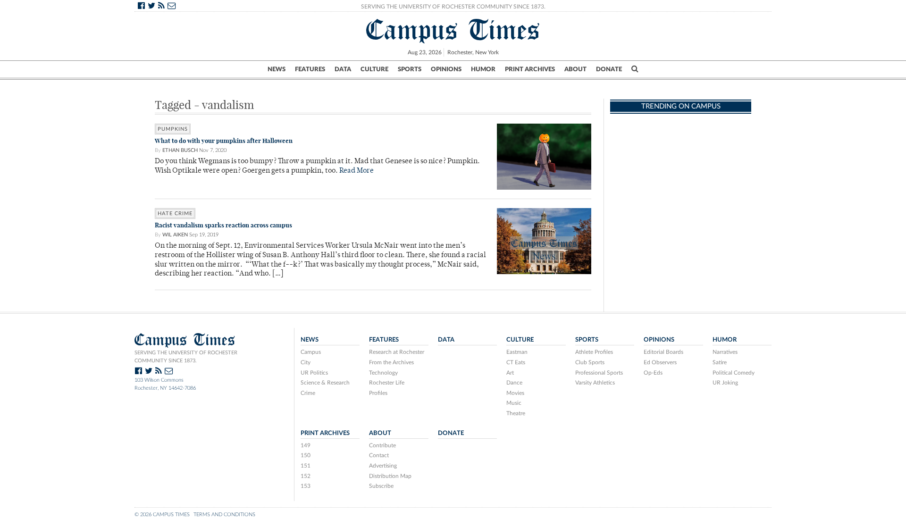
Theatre (515, 413)
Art (510, 373)
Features (310, 69)
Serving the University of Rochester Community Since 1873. (453, 6)
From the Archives (391, 362)
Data (343, 69)
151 (305, 466)
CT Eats (515, 362)
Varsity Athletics (595, 382)
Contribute (382, 445)
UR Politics (314, 373)
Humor (483, 69)
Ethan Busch (180, 150)
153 (305, 486)
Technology (383, 373)
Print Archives (530, 69)
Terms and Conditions (224, 514)
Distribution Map (390, 476)
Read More (356, 171)
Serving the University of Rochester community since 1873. (185, 356)
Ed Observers (660, 362)
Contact (379, 455)
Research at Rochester (396, 352)
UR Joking (725, 382)
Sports (409, 69)
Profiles (378, 393)
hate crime (175, 213)
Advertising (383, 466)
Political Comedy (734, 373)
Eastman (517, 352)
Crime (308, 393)
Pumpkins (173, 129)
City (305, 362)
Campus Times (453, 30)
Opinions (446, 69)
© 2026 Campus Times (162, 514)
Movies (515, 393)
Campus (311, 352)
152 (305, 476)
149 (305, 445)
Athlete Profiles (594, 352)
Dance (514, 382)
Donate (609, 69)
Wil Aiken (175, 234)
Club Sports (589, 362)
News (276, 69)
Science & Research (325, 382)
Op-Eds (653, 373)
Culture (374, 69)
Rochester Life (386, 382)
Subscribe (381, 486)
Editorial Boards (663, 352)
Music (513, 403)
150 (305, 455)
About (575, 69)
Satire (720, 362)
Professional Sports (599, 373)
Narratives (725, 352)
